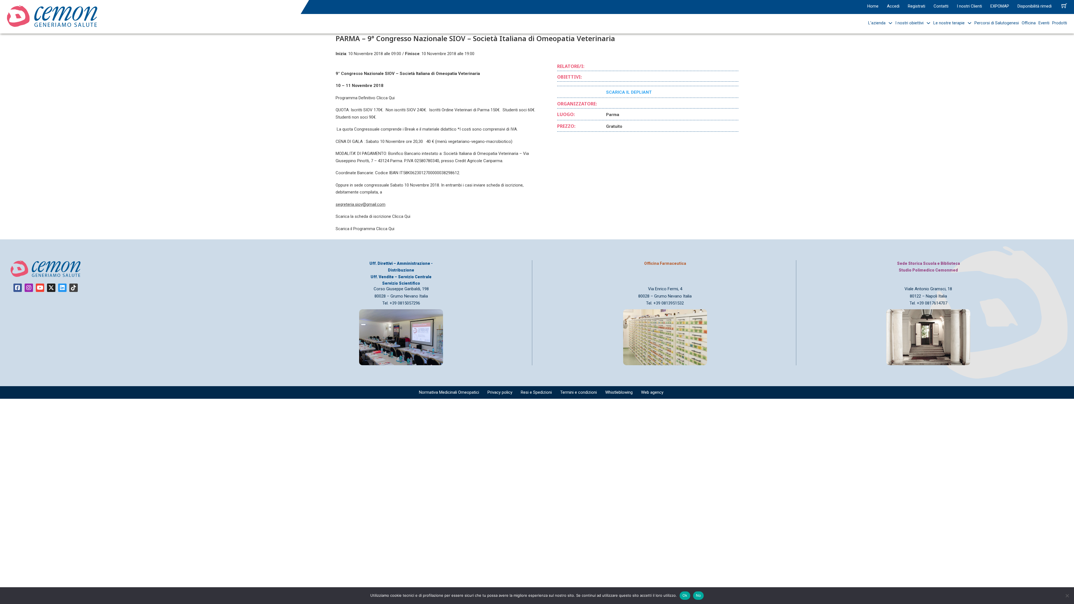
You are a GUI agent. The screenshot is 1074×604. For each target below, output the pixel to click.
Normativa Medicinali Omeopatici (449, 392)
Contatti (941, 6)
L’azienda (876, 22)
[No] (1067, 595)
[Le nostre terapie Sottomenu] (968, 23)
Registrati (916, 6)
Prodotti (1059, 22)
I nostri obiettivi (909, 22)
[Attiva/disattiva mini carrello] (1064, 5)
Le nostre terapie (949, 22)
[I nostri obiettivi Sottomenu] (927, 23)
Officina (1029, 22)
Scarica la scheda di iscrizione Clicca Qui (373, 216)
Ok (684, 595)
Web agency (652, 392)
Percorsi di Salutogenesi (996, 22)
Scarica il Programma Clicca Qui (365, 228)
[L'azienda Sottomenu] (888, 23)
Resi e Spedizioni (536, 392)
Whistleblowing (619, 392)
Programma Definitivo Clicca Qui (365, 97)
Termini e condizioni (578, 392)
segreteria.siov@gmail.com (360, 204)
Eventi (1043, 22)
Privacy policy (499, 392)
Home (872, 6)
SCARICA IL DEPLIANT (629, 92)
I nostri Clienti (969, 6)
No (698, 595)
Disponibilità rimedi (1035, 6)
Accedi (893, 6)
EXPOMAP (999, 6)
